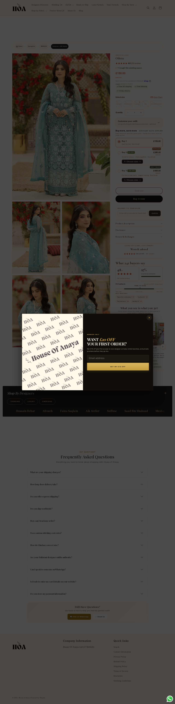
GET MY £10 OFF (118, 366)
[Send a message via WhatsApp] (170, 699)
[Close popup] (149, 317)
